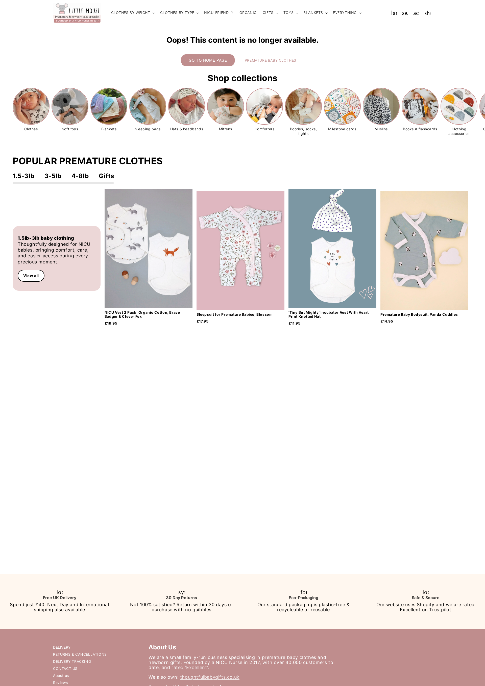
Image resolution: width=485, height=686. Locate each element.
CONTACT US (65, 668)
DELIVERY (62, 647)
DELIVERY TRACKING (72, 661)
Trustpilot (440, 609)
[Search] (405, 12)
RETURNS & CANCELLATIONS (80, 654)
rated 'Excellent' (190, 667)
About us (61, 675)
